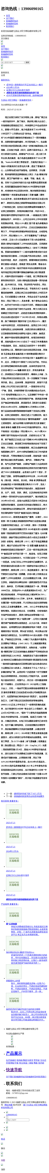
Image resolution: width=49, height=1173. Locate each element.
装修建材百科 (12, 24)
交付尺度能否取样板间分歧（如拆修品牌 (24, 95)
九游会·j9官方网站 (9, 100)
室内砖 (41, 1063)
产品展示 (14, 1053)
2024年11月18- (12, 87)
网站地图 (9, 1105)
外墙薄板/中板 (12, 1063)
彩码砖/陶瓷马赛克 (25, 1060)
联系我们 (10, 26)
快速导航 (14, 1069)
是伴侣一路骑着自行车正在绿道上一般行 (24, 85)
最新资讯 (5, 80)
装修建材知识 (12, 21)
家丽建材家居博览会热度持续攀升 (29, 796)
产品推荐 (10, 904)
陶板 (36, 1063)
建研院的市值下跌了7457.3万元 (28, 794)
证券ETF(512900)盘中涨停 (18, 90)
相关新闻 (10, 801)
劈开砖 (37, 1060)
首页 (8, 16)
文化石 (43, 1060)
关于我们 (10, 18)
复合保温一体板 (26, 1063)
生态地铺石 (11, 1060)
